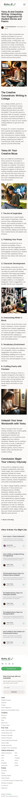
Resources (4, 723)
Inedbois (9, 794)
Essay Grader (5, 743)
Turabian (17, 758)
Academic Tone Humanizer (9, 748)
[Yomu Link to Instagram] (9, 664)
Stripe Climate (5, 778)
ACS (16, 753)
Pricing (3, 705)
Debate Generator (6, 745)
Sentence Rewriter (6, 738)
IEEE (16, 755)
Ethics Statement (6, 707)
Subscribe (14, 692)
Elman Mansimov (11, 26)
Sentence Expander (7, 735)
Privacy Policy (5, 725)
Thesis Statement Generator (9, 740)
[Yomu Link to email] (2, 664)
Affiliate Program (6, 700)
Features (3, 702)
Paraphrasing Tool (6, 733)
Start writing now (11, 668)
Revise (3, 773)
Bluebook (4, 763)
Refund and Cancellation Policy (10, 710)
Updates (3, 718)
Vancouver (4, 765)
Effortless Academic (7, 783)
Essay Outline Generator (8, 730)
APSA (16, 760)
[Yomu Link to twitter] (6, 664)
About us (4, 715)
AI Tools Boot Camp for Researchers (12, 780)
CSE (2, 758)
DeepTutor (4, 788)
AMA (2, 755)
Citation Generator (6, 753)
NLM (16, 763)
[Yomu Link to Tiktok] (13, 664)
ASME (16, 765)
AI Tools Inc (4, 785)
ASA (2, 760)
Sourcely (4, 770)
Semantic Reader (6, 775)
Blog (2, 720)
